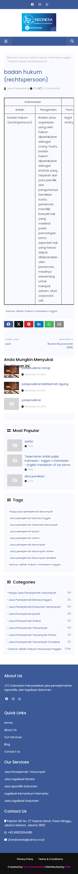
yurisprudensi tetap (35, 368)
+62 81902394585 (19, 832)
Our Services (13, 737)
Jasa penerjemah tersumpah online (31, 551)
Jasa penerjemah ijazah (24, 531)
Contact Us (12, 752)
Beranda (12, 57)
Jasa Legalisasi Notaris (19, 779)
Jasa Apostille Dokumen (20, 786)
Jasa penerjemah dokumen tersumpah (33, 524)
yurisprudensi (31, 400)
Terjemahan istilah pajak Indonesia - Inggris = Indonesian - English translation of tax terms (47, 460)
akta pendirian (35, 476)
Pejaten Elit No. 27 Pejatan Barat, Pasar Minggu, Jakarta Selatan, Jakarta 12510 (38, 823)
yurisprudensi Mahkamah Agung (44, 384)
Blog (7, 744)
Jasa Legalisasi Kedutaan (21, 801)
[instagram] (40, 4)
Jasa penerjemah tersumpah (27, 544)
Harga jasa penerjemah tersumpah (31, 511)
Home (8, 723)
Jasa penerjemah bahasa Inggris (30, 518)
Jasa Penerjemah (18, 88)
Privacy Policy (25, 859)
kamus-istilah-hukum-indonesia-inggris (45, 57)
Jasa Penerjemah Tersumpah (24, 772)
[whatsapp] (46, 4)
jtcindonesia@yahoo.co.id (26, 840)
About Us (10, 730)
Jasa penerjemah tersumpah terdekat (32, 558)
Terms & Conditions (50, 859)
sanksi (29, 441)
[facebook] (32, 4)
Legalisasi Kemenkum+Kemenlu (26, 794)
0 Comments (51, 88)
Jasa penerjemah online (24, 538)
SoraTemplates (33, 867)
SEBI (68, 867)
